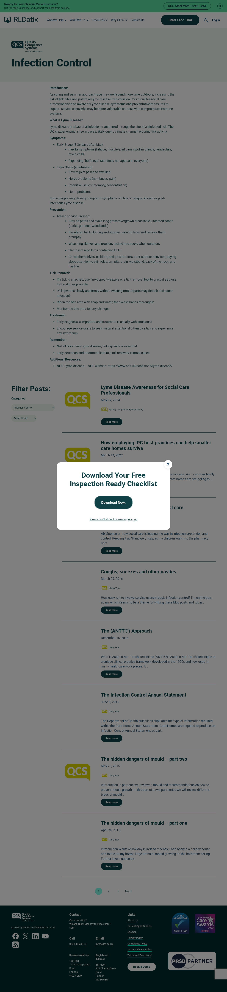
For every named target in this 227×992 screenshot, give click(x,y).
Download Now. (113, 502)
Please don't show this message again (113, 519)
